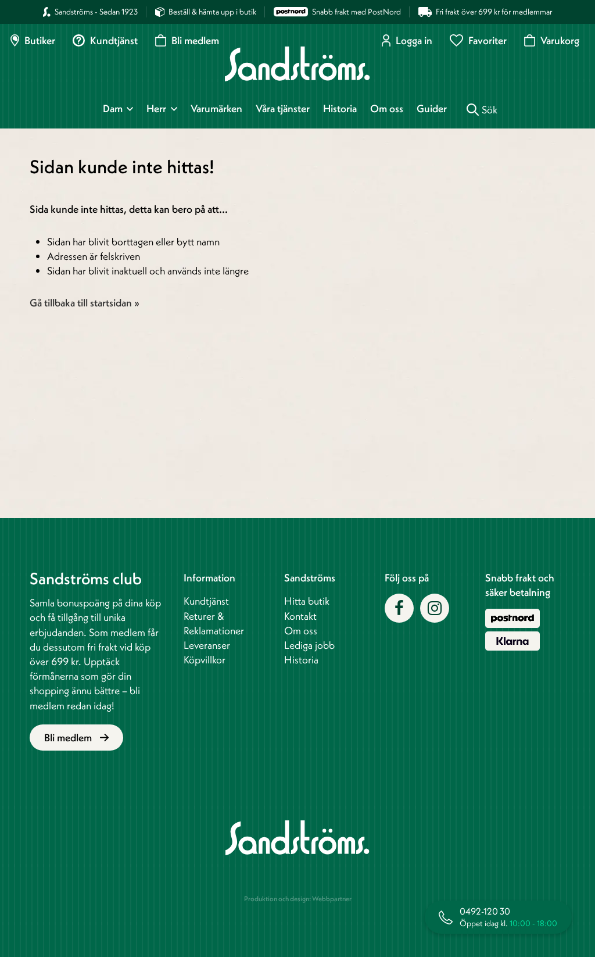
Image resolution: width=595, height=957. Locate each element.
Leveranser (207, 645)
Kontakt (300, 616)
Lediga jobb (309, 645)
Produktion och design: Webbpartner (298, 898)
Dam (113, 108)
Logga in (414, 40)
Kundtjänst (114, 40)
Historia (340, 108)
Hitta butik (306, 601)
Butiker (39, 40)
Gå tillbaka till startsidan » (84, 302)
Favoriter (487, 40)
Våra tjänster (283, 108)
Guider (432, 108)
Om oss (386, 108)
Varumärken (216, 108)
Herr (156, 108)
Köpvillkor (204, 659)
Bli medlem (195, 40)
